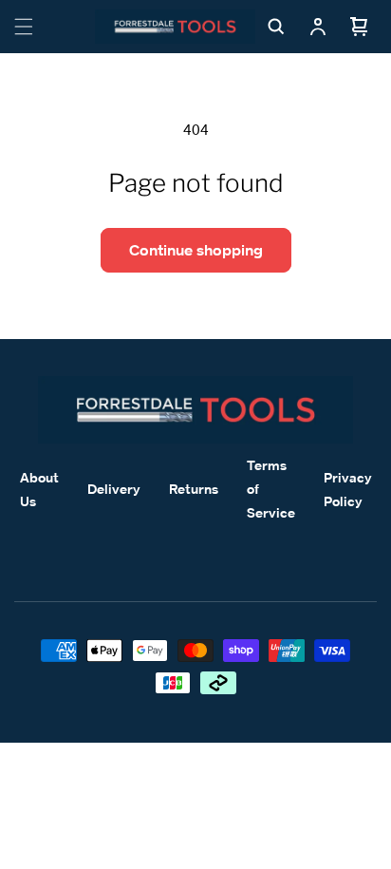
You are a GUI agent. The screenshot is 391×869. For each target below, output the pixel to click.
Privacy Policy (348, 489)
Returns (193, 489)
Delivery (113, 489)
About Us (39, 489)
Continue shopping (196, 249)
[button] (24, 26)
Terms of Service (271, 488)
